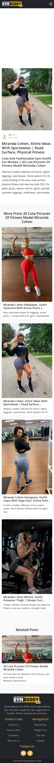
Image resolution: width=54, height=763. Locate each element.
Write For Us (14, 740)
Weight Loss (40, 730)
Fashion (40, 740)
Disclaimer (13, 735)
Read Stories (40, 724)
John (14, 134)
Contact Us (13, 724)
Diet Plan (40, 735)
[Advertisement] (27, 36)
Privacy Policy (13, 730)
